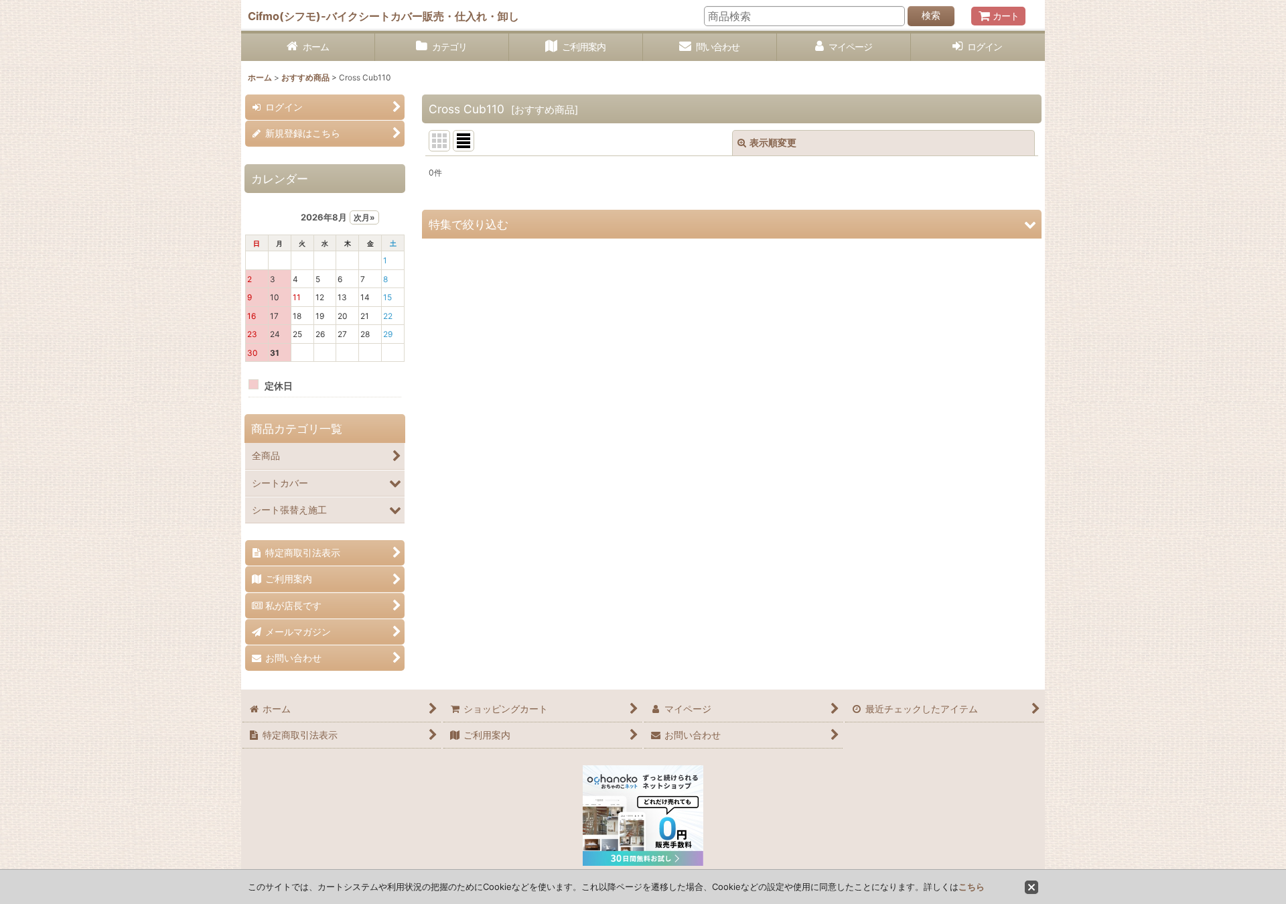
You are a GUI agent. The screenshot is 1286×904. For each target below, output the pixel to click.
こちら (971, 886)
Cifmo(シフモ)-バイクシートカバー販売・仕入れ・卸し (383, 16)
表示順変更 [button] (772, 142)
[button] (732, 224)
